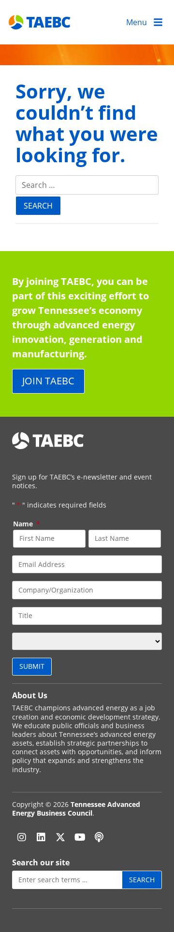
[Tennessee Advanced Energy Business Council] (40, 22)
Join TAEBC (48, 380)
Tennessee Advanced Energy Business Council (76, 809)
